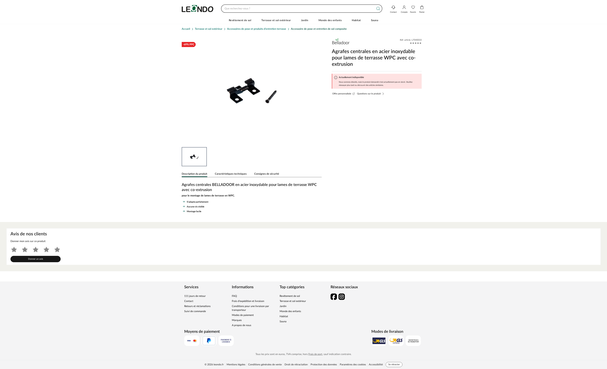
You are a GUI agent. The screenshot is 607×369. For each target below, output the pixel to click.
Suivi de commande (195, 311)
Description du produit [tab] (194, 174)
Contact (188, 301)
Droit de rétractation (296, 364)
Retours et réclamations (197, 306)
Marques (237, 320)
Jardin (304, 20)
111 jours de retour (195, 296)
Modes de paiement (243, 315)
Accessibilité (376, 364)
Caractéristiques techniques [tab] (231, 174)
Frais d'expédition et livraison (248, 301)
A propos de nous (241, 325)
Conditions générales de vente (265, 364)
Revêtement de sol (240, 20)
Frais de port (315, 354)
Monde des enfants (330, 20)
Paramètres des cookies (353, 364)
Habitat (356, 20)
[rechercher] (378, 8)
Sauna (374, 20)
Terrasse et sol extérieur (276, 20)
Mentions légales (236, 364)
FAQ (234, 296)
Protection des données (324, 364)
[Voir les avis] (416, 43)
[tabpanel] (252, 197)
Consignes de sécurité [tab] (266, 174)
